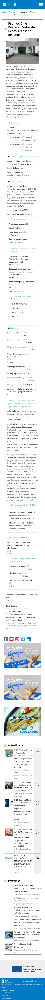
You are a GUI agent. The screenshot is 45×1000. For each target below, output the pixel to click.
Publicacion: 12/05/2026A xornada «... (22, 824)
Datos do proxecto (16, 181)
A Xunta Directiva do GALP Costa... (23, 871)
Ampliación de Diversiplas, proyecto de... (26, 951)
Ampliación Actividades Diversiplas (23, 945)
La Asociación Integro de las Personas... (27, 894)
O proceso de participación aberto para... (23, 795)
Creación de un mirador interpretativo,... (27, 928)
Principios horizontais (18, 538)
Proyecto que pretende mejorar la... (26, 904)
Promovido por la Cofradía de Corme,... (27, 940)
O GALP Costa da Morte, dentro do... (22, 850)
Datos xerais (14, 123)
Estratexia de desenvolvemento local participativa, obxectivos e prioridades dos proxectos (22, 403)
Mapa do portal (6, 998)
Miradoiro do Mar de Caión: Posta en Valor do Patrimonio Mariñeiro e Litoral (27, 922)
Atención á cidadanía (8, 990)
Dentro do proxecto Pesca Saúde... (23, 777)
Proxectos (13, 12)
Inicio (4, 12)
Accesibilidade (6, 993)
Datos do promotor (17, 156)
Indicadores (13, 328)
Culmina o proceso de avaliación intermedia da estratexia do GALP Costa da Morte (23, 786)
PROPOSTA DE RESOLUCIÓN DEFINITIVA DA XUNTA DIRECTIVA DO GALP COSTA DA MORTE (23, 861)
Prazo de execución (18, 219)
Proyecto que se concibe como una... (26, 916)
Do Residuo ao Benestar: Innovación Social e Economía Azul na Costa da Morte (27, 888)
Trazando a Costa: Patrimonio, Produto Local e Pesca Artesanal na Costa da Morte (27, 910)
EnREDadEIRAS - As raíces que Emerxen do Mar (26, 899)
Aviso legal (5, 995)
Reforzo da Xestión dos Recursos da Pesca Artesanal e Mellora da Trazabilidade (27, 935)
